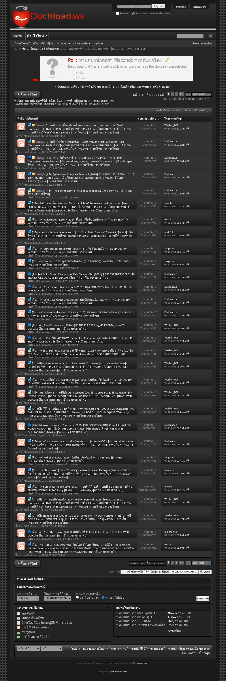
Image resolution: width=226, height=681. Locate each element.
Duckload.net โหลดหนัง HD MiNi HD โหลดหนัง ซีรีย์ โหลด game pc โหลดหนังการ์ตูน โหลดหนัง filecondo (146, 648)
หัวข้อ (20, 119)
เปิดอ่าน (154, 119)
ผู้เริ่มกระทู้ (32, 119)
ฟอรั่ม (17, 36)
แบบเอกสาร (189, 653)
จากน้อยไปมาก (89, 597)
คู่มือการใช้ (39, 43)
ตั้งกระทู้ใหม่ (27, 94)
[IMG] (171, 621)
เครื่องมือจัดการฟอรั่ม (168, 111)
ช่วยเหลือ (180, 6)
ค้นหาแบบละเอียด (202, 43)
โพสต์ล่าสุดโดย (173, 119)
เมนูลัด (96, 43)
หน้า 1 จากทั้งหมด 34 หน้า (149, 94)
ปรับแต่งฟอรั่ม (80, 43)
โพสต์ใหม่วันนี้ (22, 43)
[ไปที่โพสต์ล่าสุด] (188, 129)
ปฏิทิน (50, 43)
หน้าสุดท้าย (200, 94)
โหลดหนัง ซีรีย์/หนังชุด (44, 49)
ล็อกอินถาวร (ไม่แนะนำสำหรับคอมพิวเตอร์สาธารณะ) (145, 13)
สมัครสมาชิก (200, 6)
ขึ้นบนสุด (205, 572)
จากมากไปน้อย (114, 597)
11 (181, 94)
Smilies (172, 617)
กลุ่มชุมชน (62, 43)
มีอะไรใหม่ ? (37, 36)
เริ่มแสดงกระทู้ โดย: (55, 593)
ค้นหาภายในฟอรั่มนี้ (195, 111)
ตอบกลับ (143, 119)
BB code (172, 613)
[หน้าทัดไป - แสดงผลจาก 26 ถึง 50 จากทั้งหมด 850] (189, 94)
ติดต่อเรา (75, 648)
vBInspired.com (119, 672)
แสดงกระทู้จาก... (27, 593)
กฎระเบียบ (174, 631)
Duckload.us (33, 136)
